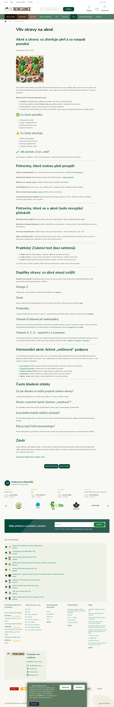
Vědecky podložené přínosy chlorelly (96, 614)
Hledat (68, 9)
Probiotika (90, 314)
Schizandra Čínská (73, 622)
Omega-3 (58, 292)
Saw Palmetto (24, 366)
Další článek (64, 466)
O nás (6, 2)
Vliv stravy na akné (93, 635)
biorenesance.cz (33, 672)
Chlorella (70, 615)
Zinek (81, 303)
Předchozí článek (51, 466)
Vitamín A (71, 341)
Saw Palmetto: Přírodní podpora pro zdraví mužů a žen (97, 643)
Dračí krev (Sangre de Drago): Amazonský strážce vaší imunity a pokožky (76, 610)
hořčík (81, 327)
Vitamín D (71, 327)
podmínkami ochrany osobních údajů (82, 529)
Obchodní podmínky (33, 619)
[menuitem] (11, 17)
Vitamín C (78, 341)
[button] (107, 506)
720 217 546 (33, 669)
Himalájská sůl (50, 614)
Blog (12, 2)
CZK (104, 2)
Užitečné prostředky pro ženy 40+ (96, 610)
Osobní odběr (31, 622)
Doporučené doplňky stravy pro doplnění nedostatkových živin (97, 626)
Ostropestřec (24, 374)
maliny (34, 182)
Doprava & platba (20, 2)
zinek (58, 109)
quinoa (40, 192)
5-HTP (48, 611)
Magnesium (49, 616)
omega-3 (64, 109)
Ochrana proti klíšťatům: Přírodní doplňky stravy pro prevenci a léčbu (97, 631)
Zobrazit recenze (24, 484)
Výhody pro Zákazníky (33, 625)
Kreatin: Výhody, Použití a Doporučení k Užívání (95, 622)
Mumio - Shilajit (72, 617)
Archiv (48, 622)
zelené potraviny (68, 177)
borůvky (28, 182)
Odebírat (99, 524)
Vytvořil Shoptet (105, 703)
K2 (77, 327)
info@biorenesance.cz (35, 666)
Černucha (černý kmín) (27, 369)
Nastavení (34, 704)
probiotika (71, 109)
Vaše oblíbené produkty (33, 627)
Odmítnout (65, 687)
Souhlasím (79, 687)
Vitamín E (86, 341)
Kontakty (30, 2)
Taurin (48, 619)
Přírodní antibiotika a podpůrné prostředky (97, 618)
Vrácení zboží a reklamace (34, 630)
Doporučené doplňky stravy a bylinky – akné (30, 457)
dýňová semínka (32, 192)
